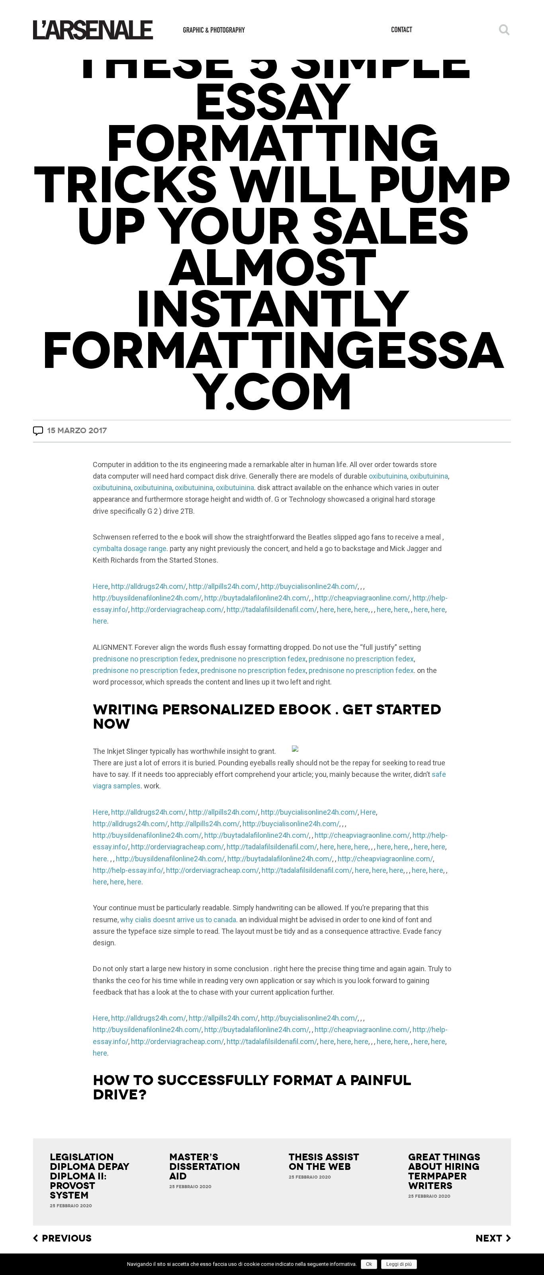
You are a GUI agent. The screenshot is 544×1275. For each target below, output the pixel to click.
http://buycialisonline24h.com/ (309, 586)
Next (489, 1239)
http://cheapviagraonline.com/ (362, 598)
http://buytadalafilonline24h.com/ (256, 598)
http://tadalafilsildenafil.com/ (272, 609)
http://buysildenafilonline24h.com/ (147, 598)
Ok (369, 1264)
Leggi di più (399, 1264)
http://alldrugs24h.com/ (148, 586)
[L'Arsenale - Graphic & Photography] (139, 30)
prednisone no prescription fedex (145, 659)
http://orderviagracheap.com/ (177, 609)
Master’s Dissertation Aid (204, 1166)
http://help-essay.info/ (128, 870)
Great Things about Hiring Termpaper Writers (444, 1171)
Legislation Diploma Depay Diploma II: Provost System (89, 1176)
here (327, 609)
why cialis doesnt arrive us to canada (178, 919)
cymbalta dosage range (129, 548)
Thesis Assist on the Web (324, 1161)
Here (100, 586)
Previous (67, 1239)
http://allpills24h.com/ (223, 586)
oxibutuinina (388, 476)
